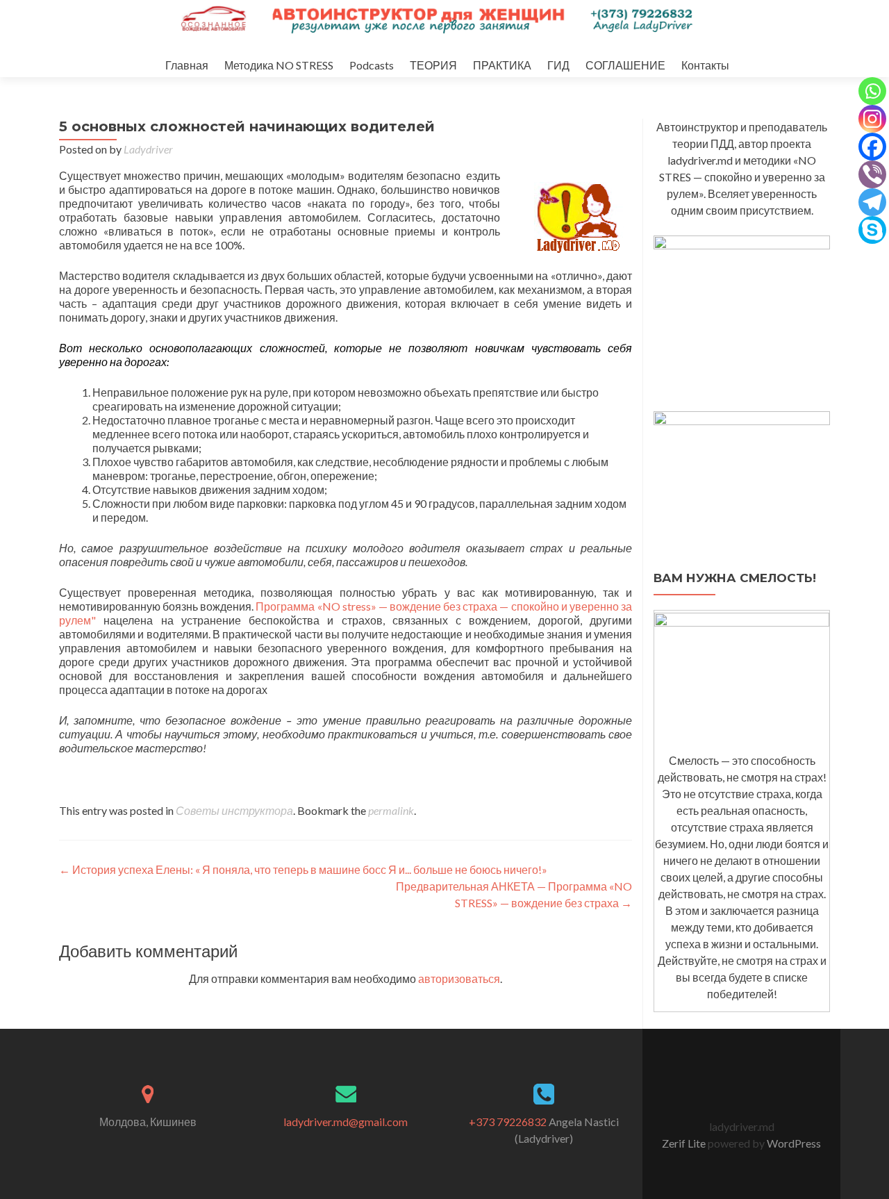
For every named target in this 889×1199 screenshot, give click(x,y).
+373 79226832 (508, 1121)
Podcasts (371, 65)
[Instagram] (872, 119)
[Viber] (872, 174)
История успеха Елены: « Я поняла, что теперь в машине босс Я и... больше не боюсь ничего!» (303, 869)
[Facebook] (872, 146)
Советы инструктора (234, 810)
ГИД (558, 65)
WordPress (793, 1143)
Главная (186, 65)
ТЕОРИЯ (433, 65)
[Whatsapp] (872, 91)
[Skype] (872, 230)
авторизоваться (459, 978)
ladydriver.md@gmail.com (345, 1121)
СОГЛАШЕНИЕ (625, 65)
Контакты (705, 65)
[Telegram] (872, 202)
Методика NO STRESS (278, 65)
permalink (391, 810)
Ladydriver (148, 149)
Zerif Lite (685, 1143)
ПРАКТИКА (502, 65)
